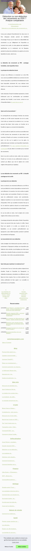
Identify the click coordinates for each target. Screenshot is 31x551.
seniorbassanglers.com (15, 24)
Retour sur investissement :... (9, 363)
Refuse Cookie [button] (9, 546)
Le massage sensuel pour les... (10, 400)
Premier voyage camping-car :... (10, 521)
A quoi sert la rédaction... (8, 506)
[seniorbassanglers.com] (15, 7)
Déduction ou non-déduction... (10, 449)
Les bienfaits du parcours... (9, 532)
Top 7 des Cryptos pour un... (9, 423)
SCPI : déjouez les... (7, 476)
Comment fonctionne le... (8, 460)
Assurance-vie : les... (7, 374)
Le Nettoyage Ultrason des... (9, 370)
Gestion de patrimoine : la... (9, 378)
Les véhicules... (6, 525)
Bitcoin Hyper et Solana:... (9, 408)
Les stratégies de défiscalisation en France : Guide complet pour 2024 (5, 295)
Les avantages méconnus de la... (10, 491)
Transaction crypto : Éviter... (9, 427)
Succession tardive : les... (8, 498)
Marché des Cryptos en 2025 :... (10, 419)
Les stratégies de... (7, 453)
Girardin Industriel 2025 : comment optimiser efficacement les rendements (23, 295)
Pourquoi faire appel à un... (9, 352)
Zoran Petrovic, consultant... (9, 442)
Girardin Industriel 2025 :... (9, 446)
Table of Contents (6, 342)
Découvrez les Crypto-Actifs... (10, 415)
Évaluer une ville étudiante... (9, 528)
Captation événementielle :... (9, 355)
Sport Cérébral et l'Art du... (9, 389)
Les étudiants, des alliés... (9, 397)
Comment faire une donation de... (11, 494)
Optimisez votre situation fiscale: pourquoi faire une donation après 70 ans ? (15, 324)
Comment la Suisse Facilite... (9, 434)
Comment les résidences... (9, 513)
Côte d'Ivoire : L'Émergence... (10, 472)
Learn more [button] (15, 542)
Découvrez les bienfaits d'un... (10, 385)
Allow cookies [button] (22, 546)
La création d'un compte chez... (10, 393)
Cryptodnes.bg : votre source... (10, 412)
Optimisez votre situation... (9, 457)
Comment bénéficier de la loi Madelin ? (13, 332)
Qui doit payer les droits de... (9, 502)
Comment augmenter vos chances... (11, 367)
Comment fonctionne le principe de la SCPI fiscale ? (15, 328)
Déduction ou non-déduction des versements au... (15, 28)
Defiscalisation (15, 26)
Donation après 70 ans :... (9, 487)
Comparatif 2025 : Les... (8, 430)
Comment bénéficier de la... (9, 464)
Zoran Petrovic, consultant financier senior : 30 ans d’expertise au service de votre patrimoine (15, 309)
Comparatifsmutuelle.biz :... (9, 479)
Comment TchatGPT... (8, 359)
